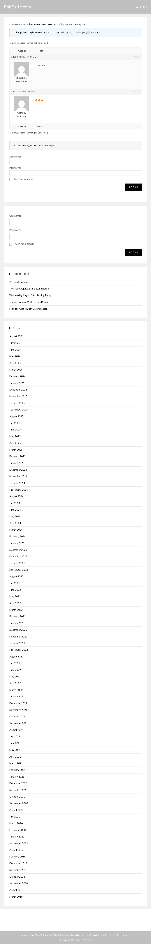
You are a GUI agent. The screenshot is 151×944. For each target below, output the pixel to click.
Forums (21, 24)
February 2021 (17, 769)
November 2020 (18, 790)
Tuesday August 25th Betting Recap (28, 301)
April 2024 (15, 523)
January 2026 (16, 383)
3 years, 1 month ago (74, 32)
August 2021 (16, 729)
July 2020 (14, 816)
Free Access (123, 935)
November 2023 (18, 556)
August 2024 (16, 496)
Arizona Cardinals (18, 282)
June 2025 (15, 429)
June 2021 (15, 743)
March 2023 (16, 609)
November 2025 (18, 396)
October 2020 (17, 796)
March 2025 (16, 449)
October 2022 (17, 643)
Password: (15, 167)
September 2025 (18, 409)
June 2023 (15, 589)
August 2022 (16, 656)
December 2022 (18, 629)
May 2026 (15, 356)
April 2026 (15, 363)
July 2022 (14, 663)
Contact (93, 935)
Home (12, 24)
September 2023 (18, 569)
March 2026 (16, 369)
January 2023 (16, 623)
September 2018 (18, 883)
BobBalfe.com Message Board (41, 24)
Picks (56, 935)
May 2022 (15, 676)
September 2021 (18, 723)
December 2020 (18, 783)
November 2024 (18, 476)
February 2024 (17, 536)
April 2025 (15, 442)
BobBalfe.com (17, 6)
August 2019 (16, 849)
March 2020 (16, 823)
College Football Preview (74, 935)
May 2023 (15, 596)
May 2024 (15, 516)
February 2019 (17, 856)
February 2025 (17, 456)
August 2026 (16, 336)
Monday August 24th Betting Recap (28, 308)
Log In (133, 187)
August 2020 (16, 810)
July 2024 (14, 503)
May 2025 (15, 436)
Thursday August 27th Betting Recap (29, 288)
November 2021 (18, 709)
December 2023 (18, 549)
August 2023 (16, 576)
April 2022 (15, 683)
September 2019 (18, 843)
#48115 (136, 91)
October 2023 (17, 563)
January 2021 (16, 776)
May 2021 (15, 749)
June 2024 (15, 509)
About (24, 935)
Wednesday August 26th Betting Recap (30, 295)
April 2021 (15, 756)
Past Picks (35, 935)
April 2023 (15, 603)
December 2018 (18, 863)
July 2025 (14, 422)
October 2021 (17, 716)
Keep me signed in (23, 178)
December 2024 (18, 469)
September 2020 (18, 803)
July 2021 (14, 736)
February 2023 (17, 616)
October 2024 (17, 483)
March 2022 (16, 689)
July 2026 (14, 342)
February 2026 (17, 376)
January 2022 (16, 696)
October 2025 (17, 403)
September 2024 (18, 489)
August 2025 (16, 416)
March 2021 (16, 763)
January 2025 (16, 462)
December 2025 (18, 389)
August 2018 (16, 889)
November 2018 (18, 869)
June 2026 (15, 349)
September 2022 (18, 649)
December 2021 (18, 703)
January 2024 (16, 543)
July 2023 (14, 583)
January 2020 (16, 836)
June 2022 (15, 669)
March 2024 (16, 529)
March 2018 (16, 896)
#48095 (136, 57)
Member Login (107, 935)
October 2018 (17, 876)
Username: (15, 156)
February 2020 (17, 829)
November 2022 (18, 636)
